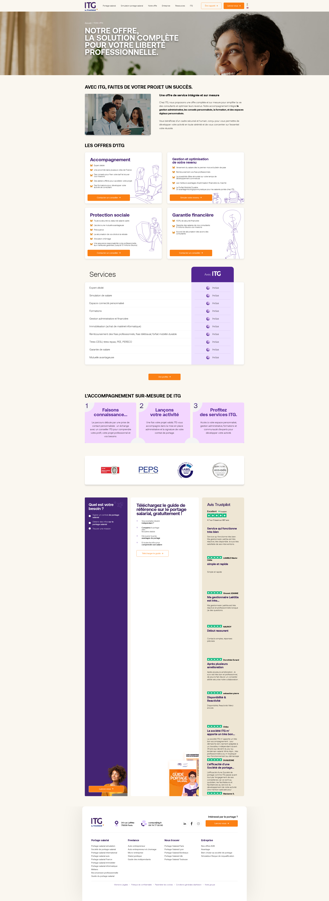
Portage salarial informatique (104, 866)
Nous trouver (172, 840)
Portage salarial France (101, 859)
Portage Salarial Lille (173, 856)
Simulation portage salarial (132, 6)
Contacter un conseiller (107, 197)
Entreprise (166, 6)
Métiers (94, 869)
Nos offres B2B (208, 846)
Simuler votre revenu (189, 197)
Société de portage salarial (103, 849)
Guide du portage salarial (102, 876)
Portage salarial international (104, 853)
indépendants (144, 859)
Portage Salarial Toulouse (176, 859)
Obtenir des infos (103, 523)
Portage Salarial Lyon (174, 849)
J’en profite (163, 377)
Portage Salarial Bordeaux (176, 853)
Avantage (205, 849)
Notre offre (152, 6)
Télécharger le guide (151, 553)
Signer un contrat (106, 516)
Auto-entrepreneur (136, 846)
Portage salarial (109, 6)
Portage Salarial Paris (174, 846)
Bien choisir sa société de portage (216, 853)
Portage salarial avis (100, 856)
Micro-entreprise (135, 853)
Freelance (133, 840)
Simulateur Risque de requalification (217, 856)
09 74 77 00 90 (155, 825)
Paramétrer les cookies (164, 885)
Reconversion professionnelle (104, 873)
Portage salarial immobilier (103, 863)
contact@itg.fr (155, 822)
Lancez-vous (105, 789)
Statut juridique (135, 856)
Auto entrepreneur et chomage (142, 849)
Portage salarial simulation (103, 846)
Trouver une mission (102, 529)
